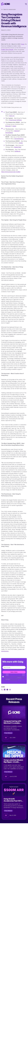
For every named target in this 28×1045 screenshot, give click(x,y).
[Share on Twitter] (2, 689)
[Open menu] (26, 4)
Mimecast (8, 126)
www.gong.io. (5, 651)
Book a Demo (14, 672)
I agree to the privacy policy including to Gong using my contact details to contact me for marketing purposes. (15, 678)
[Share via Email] (10, 689)
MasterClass (17, 147)
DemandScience (18, 138)
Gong (22, 44)
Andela (21, 143)
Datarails (16, 131)
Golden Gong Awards (7, 49)
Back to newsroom (10, 9)
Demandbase (9, 132)
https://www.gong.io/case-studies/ (10, 172)
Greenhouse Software (15, 120)
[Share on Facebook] (7, 689)
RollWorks (17, 151)
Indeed (14, 126)
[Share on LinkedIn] (4, 689)
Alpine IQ (11, 116)
